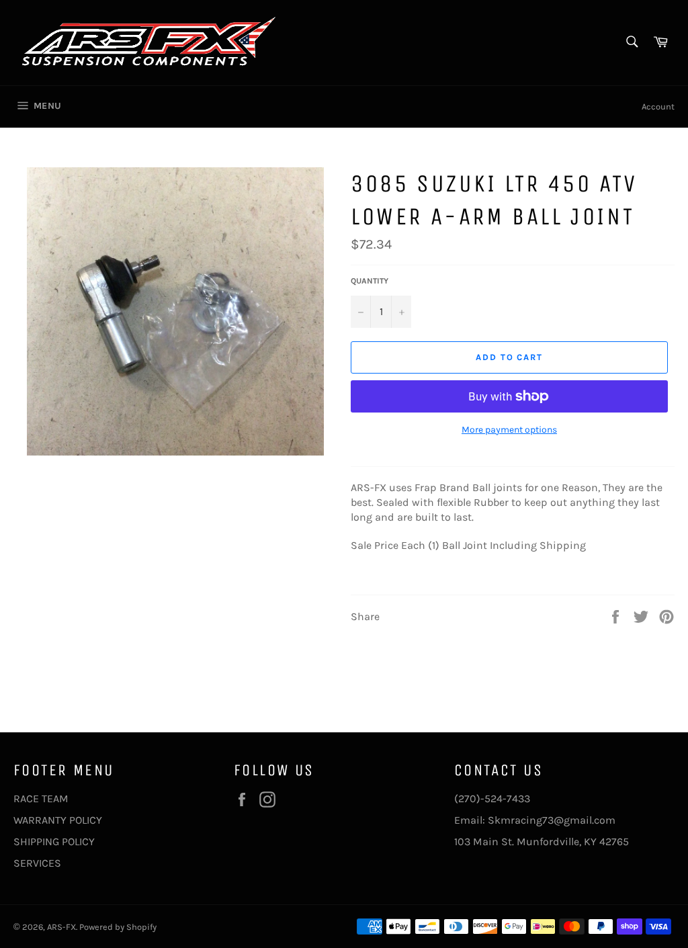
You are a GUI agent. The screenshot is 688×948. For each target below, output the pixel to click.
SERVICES (37, 863)
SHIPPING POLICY (54, 841)
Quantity (369, 281)
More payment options (509, 429)
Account (658, 106)
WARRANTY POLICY (57, 820)
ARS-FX (61, 927)
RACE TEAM (41, 798)
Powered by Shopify (118, 927)
